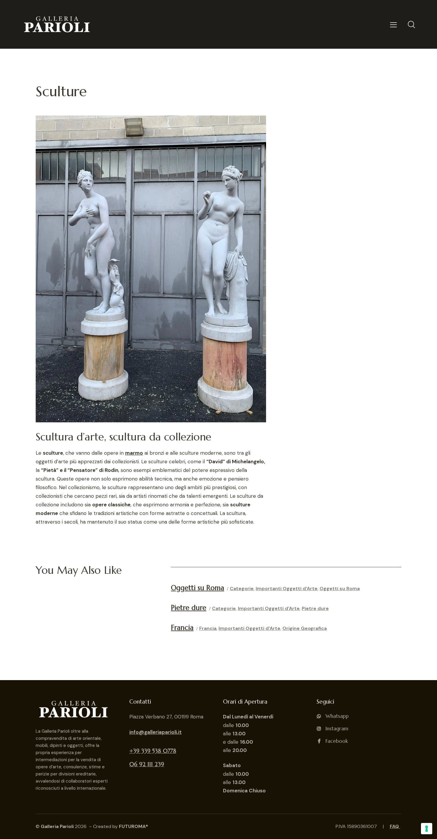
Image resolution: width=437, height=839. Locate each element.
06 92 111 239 (146, 764)
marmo (134, 453)
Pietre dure (315, 608)
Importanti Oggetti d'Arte (286, 588)
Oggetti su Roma (340, 588)
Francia (207, 628)
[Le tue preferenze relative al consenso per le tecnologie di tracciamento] (426, 828)
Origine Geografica (304, 628)
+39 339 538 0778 (152, 750)
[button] (393, 24)
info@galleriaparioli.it (155, 732)
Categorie (242, 588)
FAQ (395, 826)
